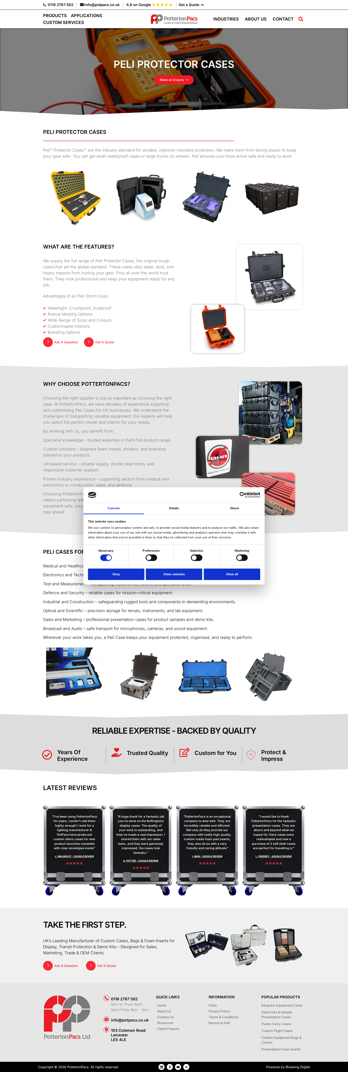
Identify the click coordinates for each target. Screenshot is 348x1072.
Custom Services (63, 22)
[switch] (151, 558)
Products (55, 15)
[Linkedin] (161, 1067)
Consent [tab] (114, 508)
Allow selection (174, 574)
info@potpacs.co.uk (130, 1020)
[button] (301, 19)
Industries (226, 19)
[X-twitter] (186, 1067)
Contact (283, 19)
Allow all (232, 574)
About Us (256, 19)
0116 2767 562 (124, 999)
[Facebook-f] (170, 1067)
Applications (86, 15)
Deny (116, 574)
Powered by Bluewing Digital (288, 1067)
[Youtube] (178, 1067)
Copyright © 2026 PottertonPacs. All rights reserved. (78, 1067)
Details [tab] (174, 508)
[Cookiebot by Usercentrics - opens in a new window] (242, 495)
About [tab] (234, 508)
